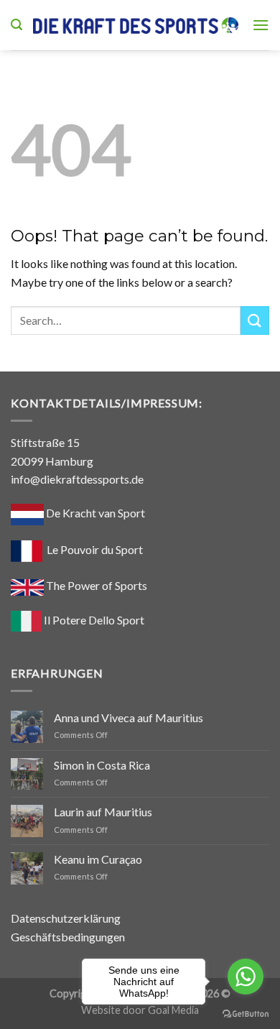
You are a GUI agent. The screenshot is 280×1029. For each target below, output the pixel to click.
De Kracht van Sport (94, 513)
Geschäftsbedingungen (68, 936)
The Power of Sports (95, 585)
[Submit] (255, 320)
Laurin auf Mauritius (103, 811)
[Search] (16, 25)
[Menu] (260, 24)
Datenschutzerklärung (66, 918)
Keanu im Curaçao (98, 859)
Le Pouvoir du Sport (95, 549)
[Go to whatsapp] (245, 977)
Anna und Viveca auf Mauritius (128, 717)
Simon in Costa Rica (102, 765)
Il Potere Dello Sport (93, 620)
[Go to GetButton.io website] (246, 1014)
